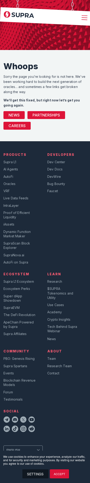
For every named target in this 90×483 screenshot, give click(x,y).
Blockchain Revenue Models (19, 382)
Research (54, 281)
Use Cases (55, 305)
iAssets (8, 224)
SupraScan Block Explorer (16, 245)
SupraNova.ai (13, 255)
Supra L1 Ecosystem (18, 281)
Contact (53, 373)
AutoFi (8, 177)
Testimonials (13, 399)
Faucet (52, 191)
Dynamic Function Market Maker (17, 234)
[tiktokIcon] (15, 429)
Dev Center (56, 162)
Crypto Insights (58, 319)
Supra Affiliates (15, 334)
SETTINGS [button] (35, 474)
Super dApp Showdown (12, 298)
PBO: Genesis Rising (19, 359)
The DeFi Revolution (19, 315)
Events (8, 373)
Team (51, 359)
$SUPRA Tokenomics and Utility (60, 293)
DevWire (54, 177)
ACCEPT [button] (59, 474)
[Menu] (84, 18)
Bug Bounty (56, 184)
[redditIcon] (31, 429)
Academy (54, 312)
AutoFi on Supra (16, 262)
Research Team (59, 366)
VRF (6, 191)
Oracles (9, 184)
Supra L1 (9, 162)
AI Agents (10, 169)
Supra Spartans (15, 366)
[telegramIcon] (6, 420)
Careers (17, 125)
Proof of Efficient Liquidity (16, 215)
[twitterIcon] (23, 420)
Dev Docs (55, 169)
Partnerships (46, 115)
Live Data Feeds (15, 198)
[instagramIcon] (23, 429)
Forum (8, 392)
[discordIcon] (15, 420)
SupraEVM (11, 308)
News (14, 115)
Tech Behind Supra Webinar (62, 329)
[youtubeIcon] (31, 420)
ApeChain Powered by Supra (18, 324)
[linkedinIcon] (6, 429)
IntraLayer (11, 205)
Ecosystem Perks (16, 289)
